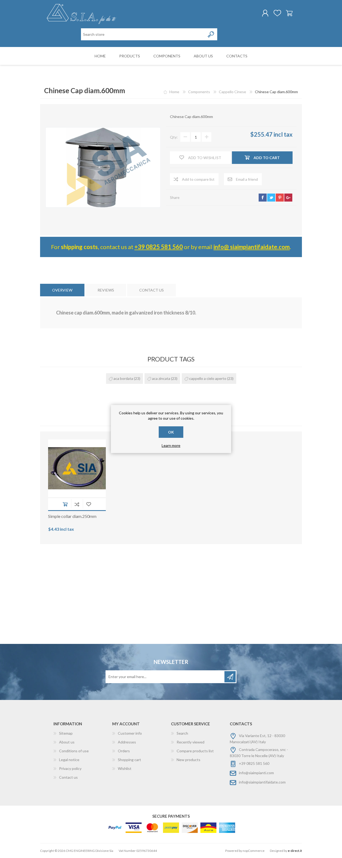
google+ (288, 198)
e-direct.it (295, 851)
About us (67, 742)
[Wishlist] (277, 13)
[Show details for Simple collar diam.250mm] (77, 468)
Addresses (127, 742)
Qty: (174, 137)
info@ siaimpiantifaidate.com (251, 246)
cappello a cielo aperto (207, 378)
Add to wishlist (89, 504)
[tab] (62, 290)
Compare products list (195, 751)
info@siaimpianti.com (256, 772)
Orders (124, 751)
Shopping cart (289, 13)
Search (182, 733)
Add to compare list (77, 504)
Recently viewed (190, 742)
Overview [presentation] (62, 290)
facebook (263, 198)
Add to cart (65, 504)
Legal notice (69, 759)
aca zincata (161, 378)
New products (188, 759)
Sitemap (66, 733)
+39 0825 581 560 (158, 246)
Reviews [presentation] (106, 290)
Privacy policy (70, 768)
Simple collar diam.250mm (72, 516)
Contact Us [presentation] (151, 290)
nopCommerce (254, 851)
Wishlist (124, 768)
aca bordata (123, 378)
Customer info (130, 733)
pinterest (280, 198)
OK (171, 432)
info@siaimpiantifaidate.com (262, 782)
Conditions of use (74, 751)
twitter (271, 198)
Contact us (68, 777)
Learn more (171, 445)
